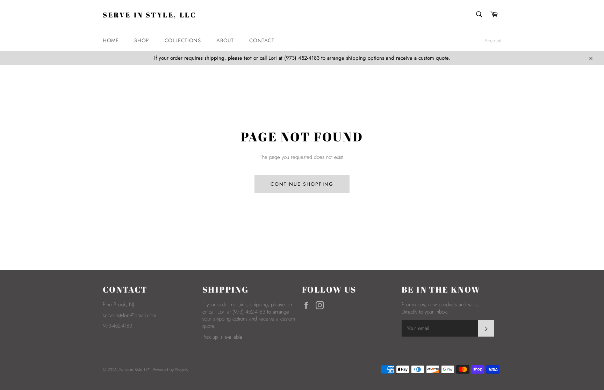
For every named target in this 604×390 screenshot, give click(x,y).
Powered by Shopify (170, 370)
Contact (261, 40)
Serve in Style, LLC (149, 15)
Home (110, 40)
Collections (183, 40)
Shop (141, 40)
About (224, 40)
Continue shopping (302, 184)
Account (492, 40)
